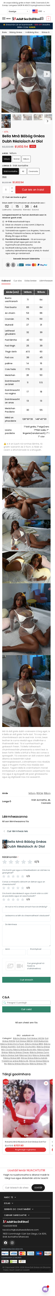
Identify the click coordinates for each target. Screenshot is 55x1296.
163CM (16, 159)
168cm (26, 159)
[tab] (6, 280)
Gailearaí (6, 280)
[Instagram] (12, 1243)
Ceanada (33, 171)
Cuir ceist (26, 1009)
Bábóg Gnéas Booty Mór (25, 1049)
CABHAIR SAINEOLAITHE (15, 1215)
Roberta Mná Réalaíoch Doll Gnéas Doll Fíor (25, 1141)
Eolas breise (31, 280)
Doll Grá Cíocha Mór (26, 1046)
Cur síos (17, 280)
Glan (4, 176)
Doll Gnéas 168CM (24, 1041)
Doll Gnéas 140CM (35, 1038)
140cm (7, 159)
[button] (48, 19)
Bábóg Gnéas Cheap (19, 1052)
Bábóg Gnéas (16, 32)
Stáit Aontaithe (10, 171)
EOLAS (7, 1203)
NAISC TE (8, 1197)
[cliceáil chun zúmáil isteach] (26, 74)
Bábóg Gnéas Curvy (39, 1052)
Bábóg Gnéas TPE (38, 1063)
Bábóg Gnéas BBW (34, 1044)
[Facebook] (6, 1243)
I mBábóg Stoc (32, 32)
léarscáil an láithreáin (39, 1270)
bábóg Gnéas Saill (9, 1055)
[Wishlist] (46, 1083)
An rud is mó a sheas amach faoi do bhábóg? (26, 907)
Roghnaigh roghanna (25, 1149)
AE (23, 171)
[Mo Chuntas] (42, 19)
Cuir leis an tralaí (33, 189)
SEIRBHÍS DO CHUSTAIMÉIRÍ (17, 1209)
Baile (4, 32)
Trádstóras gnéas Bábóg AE (15, 1061)
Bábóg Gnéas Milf (41, 1055)
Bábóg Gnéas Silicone (18, 1063)
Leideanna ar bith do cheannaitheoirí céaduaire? (27, 915)
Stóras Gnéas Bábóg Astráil (34, 1058)
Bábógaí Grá (25, 1055)
